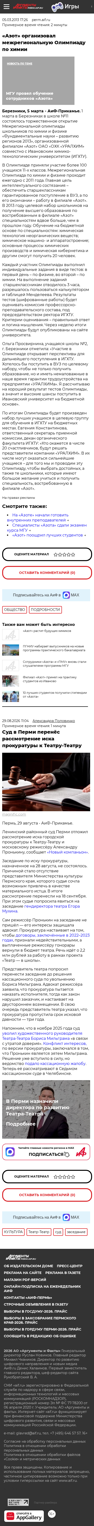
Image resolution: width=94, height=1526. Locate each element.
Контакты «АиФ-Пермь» (28, 1297)
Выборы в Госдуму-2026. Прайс (35, 1311)
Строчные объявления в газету (36, 1304)
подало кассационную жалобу (55, 1063)
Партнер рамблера (45, 1502)
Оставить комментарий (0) (47, 573)
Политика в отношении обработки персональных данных (35, 1448)
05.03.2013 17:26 (15, 20)
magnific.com (14, 814)
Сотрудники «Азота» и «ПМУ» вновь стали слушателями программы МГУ (54, 663)
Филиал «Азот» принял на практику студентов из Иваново (50, 679)
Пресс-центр (69, 1266)
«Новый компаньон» (67, 852)
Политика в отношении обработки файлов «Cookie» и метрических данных (42, 1457)
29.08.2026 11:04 (15, 721)
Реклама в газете (63, 1273)
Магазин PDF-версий (25, 1280)
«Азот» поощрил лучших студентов (47, 535)
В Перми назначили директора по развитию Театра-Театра (37, 1107)
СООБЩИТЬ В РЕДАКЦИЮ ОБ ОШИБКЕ (40, 1336)
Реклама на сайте (22, 1273)
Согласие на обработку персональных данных (45, 1441)
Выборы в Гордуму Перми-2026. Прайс (42, 1329)
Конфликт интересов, (65, 1043)
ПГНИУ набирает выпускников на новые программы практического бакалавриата (54, 648)
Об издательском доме (28, 1266)
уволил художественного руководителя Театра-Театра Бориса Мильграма (42, 1036)
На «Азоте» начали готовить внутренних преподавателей (37, 517)
